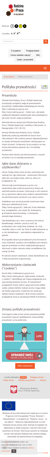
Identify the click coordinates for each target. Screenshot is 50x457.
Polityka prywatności (26, 380)
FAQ (38, 55)
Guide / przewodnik (25, 60)
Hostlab (45, 453)
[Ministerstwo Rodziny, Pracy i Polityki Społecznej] (25, 389)
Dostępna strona (37, 377)
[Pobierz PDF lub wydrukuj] (44, 87)
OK (14, 451)
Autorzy (43, 380)
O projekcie (16, 51)
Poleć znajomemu (25, 366)
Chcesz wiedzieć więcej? (21, 55)
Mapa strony (8, 380)
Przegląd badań (32, 51)
